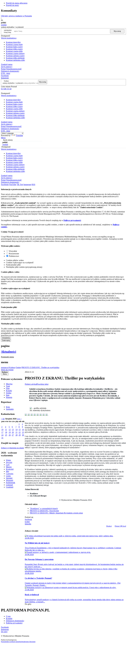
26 (10, 435)
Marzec (9, 467)
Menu (3, 138)
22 (20, 432)
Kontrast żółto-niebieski (15, 58)
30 (23, 435)
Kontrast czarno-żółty (14, 51)
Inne (7, 395)
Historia (9, 397)
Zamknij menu (6, 64)
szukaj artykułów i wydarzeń (13, 83)
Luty (8, 465)
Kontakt (9, 618)
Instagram (5, 78)
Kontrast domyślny (13, 42)
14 (16, 430)
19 (10, 432)
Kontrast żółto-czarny (14, 49)
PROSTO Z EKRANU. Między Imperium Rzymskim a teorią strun (56, 513)
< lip (3, 419)
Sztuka (8, 393)
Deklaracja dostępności (15, 621)
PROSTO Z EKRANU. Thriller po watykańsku (40, 367)
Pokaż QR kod (120, 526)
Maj (7, 471)
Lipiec (8, 476)
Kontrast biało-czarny (14, 47)
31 (2, 438)
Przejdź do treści (12, 5)
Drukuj (109, 526)
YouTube (12, 184)
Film (8, 388)
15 (20, 430)
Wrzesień (9, 480)
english (4, 25)
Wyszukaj (117, 31)
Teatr (8, 386)
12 (10, 430)
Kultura (12, 367)
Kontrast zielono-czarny (15, 56)
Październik (10, 483)
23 (23, 432)
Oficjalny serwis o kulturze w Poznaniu (16, 16)
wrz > (19, 419)
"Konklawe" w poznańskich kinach (44, 508)
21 (16, 432)
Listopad (9, 485)
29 (20, 435)
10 (2, 430)
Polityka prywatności (14, 623)
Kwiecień (10, 469)
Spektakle (10, 409)
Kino (8, 407)
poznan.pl (5, 367)
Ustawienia (6, 338)
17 (2, 432)
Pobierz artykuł (31, 384)
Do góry (28, 604)
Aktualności (8, 351)
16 (23, 430)
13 (13, 430)
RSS (33, 184)
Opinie (18, 367)
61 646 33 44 (6, 89)
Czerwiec (9, 474)
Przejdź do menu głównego (16, 3)
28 (16, 435)
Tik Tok (20, 184)
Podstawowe (14, 256)
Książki (9, 391)
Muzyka (9, 384)
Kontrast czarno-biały (14, 44)
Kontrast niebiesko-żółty (15, 60)
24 (2, 435)
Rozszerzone (14, 254)
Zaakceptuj (6, 340)
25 (6, 435)
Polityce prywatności (72, 220)
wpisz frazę (10, 31)
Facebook (5, 76)
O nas (8, 616)
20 (13, 432)
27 (13, 435)
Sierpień (9, 478)
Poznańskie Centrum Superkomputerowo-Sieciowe (18, 642)
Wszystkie (13, 251)
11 (6, 430)
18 (6, 432)
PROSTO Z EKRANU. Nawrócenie (44, 511)
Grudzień (9, 487)
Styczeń (9, 462)
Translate (19, 135)
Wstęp (8, 460)
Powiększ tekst (42, 384)
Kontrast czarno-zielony (15, 53)
